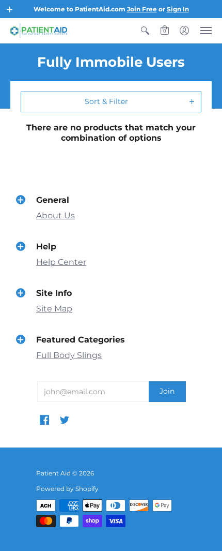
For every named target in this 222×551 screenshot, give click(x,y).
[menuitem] (145, 30)
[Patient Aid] (38, 30)
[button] (9, 9)
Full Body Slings (69, 355)
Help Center (61, 262)
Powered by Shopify (67, 489)
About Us (55, 215)
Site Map (54, 309)
